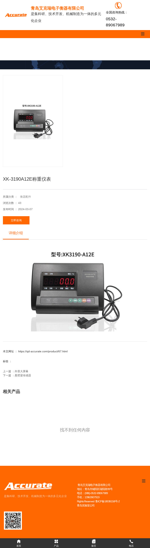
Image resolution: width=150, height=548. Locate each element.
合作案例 (95, 49)
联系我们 (52, 49)
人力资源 (73, 49)
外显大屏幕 (21, 371)
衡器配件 (25, 196)
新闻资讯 (116, 49)
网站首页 (9, 49)
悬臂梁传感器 (23, 375)
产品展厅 (30, 49)
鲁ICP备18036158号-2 (107, 501)
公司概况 (137, 49)
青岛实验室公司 (86, 505)
